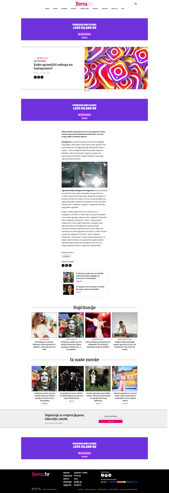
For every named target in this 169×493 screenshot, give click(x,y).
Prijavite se (111, 421)
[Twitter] (41, 78)
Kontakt (80, 489)
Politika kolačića (102, 489)
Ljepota (95, 8)
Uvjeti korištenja (113, 489)
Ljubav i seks (84, 8)
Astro (55, 8)
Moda (47, 8)
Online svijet (42, 58)
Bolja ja (115, 8)
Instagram (66, 256)
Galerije (64, 8)
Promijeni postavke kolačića (128, 489)
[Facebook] (38, 78)
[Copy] (35, 78)
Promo (77, 475)
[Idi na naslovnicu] (85, 5)
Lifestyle (105, 8)
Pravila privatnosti (90, 489)
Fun (122, 8)
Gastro (73, 8)
